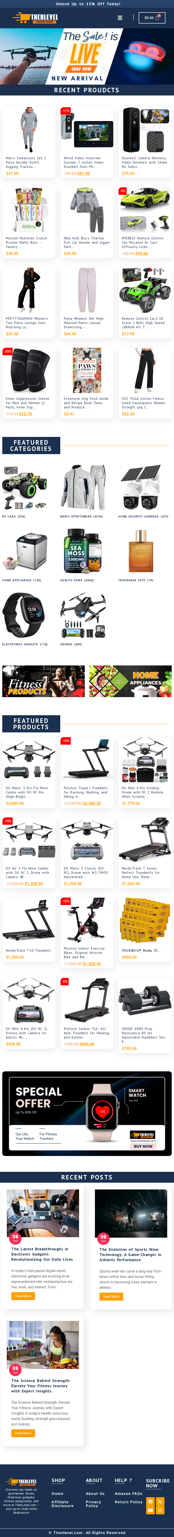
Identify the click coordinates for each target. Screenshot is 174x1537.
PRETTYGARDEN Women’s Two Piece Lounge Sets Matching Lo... (27, 322)
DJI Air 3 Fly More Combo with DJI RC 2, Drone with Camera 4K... (27, 872)
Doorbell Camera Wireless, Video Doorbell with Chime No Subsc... (144, 162)
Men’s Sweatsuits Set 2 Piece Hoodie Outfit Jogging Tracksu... (26, 162)
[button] (120, 18)
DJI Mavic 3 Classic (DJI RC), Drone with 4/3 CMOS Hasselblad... (86, 872)
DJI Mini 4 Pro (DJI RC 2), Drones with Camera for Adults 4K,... (27, 1033)
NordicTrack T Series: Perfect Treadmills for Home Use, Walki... (141, 872)
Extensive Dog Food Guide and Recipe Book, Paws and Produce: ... (86, 402)
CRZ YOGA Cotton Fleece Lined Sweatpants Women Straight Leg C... (143, 402)
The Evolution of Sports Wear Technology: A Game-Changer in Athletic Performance (130, 1254)
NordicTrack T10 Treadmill (28, 950)
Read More (23, 1296)
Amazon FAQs (129, 1493)
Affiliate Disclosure (63, 1504)
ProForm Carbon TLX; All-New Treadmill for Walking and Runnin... (86, 1033)
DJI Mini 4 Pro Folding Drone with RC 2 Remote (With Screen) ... (143, 792)
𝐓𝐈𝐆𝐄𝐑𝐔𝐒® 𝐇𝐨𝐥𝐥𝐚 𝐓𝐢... (141, 950)
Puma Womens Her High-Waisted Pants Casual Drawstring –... (84, 322)
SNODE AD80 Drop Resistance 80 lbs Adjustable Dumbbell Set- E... (144, 1035)
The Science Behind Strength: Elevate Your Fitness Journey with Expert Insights (40, 1386)
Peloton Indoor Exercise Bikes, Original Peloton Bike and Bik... (84, 952)
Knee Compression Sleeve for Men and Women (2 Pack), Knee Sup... (27, 402)
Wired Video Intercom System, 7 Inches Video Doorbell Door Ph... (84, 162)
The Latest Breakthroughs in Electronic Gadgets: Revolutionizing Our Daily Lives (42, 1254)
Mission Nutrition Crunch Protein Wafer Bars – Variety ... (26, 242)
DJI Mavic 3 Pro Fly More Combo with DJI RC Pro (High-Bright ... (27, 792)
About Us (95, 1493)
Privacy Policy (93, 1504)
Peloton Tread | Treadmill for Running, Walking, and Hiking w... (86, 792)
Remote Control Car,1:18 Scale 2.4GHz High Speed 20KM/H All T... (143, 322)
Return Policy (129, 1502)
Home (57, 1493)
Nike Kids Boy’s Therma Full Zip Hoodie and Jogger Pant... (87, 242)
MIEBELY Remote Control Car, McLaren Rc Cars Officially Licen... (143, 242)
